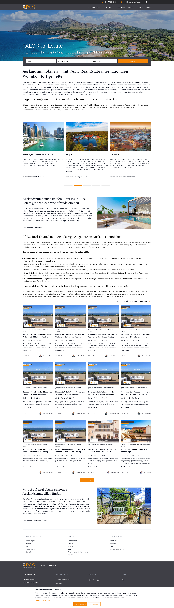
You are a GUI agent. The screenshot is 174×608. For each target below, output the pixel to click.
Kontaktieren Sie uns (116, 549)
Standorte (113, 541)
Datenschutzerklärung (44, 600)
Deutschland (72, 541)
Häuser (28, 543)
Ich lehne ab (94, 604)
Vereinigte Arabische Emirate (74, 552)
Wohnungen (30, 541)
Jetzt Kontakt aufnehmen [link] (33, 227)
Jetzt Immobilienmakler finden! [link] (35, 520)
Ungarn (70, 549)
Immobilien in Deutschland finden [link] (78, 177)
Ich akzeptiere (80, 604)
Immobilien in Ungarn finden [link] (33, 177)
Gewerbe (29, 552)
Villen (28, 546)
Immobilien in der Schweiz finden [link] (122, 177)
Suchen (133, 61)
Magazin (113, 543)
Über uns (59, 583)
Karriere (112, 546)
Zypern (70, 555)
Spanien (70, 546)
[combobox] (41, 61)
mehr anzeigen (87, 480)
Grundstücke (30, 549)
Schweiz (71, 543)
